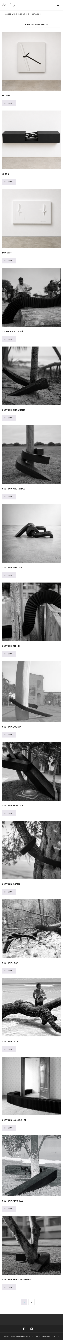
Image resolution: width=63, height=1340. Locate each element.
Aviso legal (34, 1336)
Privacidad (45, 1336)
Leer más (9, 103)
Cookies (55, 1336)
